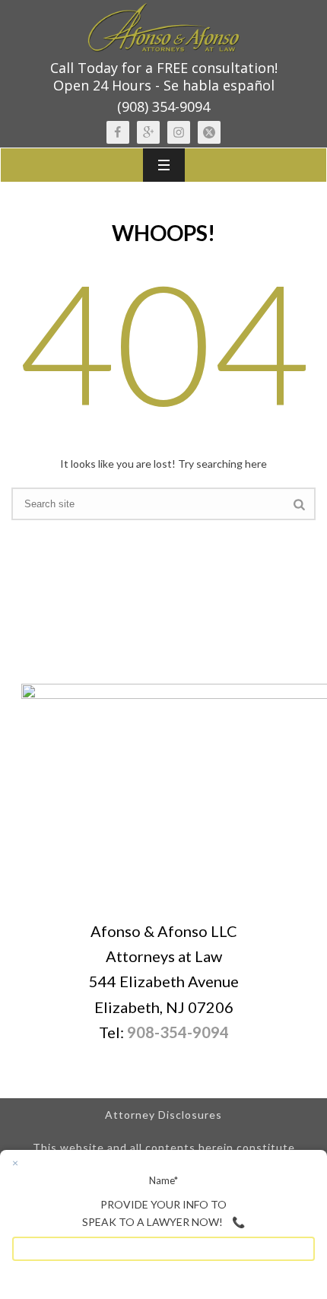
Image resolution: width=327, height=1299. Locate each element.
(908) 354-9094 (163, 106)
